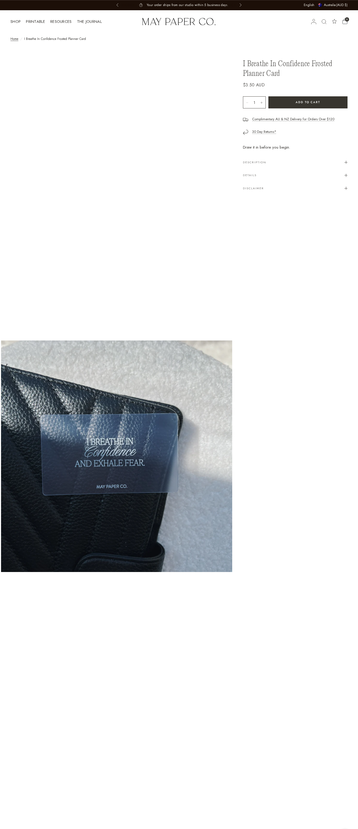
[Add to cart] (308, 102)
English (309, 5)
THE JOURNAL (89, 21)
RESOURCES (61, 21)
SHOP (15, 21)
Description (254, 162)
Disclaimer (253, 188)
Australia (336, 5)
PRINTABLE (35, 21)
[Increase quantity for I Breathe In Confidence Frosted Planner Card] (261, 103)
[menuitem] (16, 21)
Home (14, 38)
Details (250, 175)
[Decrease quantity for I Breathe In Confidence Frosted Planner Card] (247, 103)
